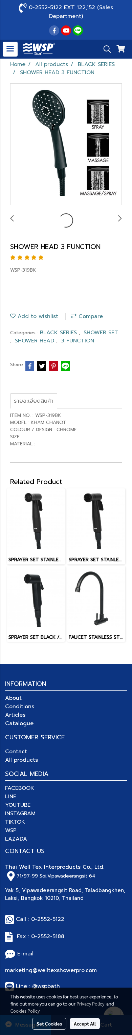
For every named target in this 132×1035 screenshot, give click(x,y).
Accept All (85, 1023)
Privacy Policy (90, 1003)
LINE (10, 797)
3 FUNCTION (77, 341)
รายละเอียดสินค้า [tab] (33, 401)
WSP (11, 830)
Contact (16, 751)
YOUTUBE (17, 805)
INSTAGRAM (20, 813)
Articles (15, 715)
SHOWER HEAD (35, 341)
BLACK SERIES (59, 333)
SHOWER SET (101, 333)
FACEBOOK (19, 788)
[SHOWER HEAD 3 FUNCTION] (66, 145)
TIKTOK (15, 822)
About (13, 698)
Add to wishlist (37, 316)
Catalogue (19, 723)
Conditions (19, 706)
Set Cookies (49, 1023)
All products (21, 760)
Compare (89, 316)
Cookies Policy (25, 1011)
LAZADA (16, 839)
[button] (105, 49)
